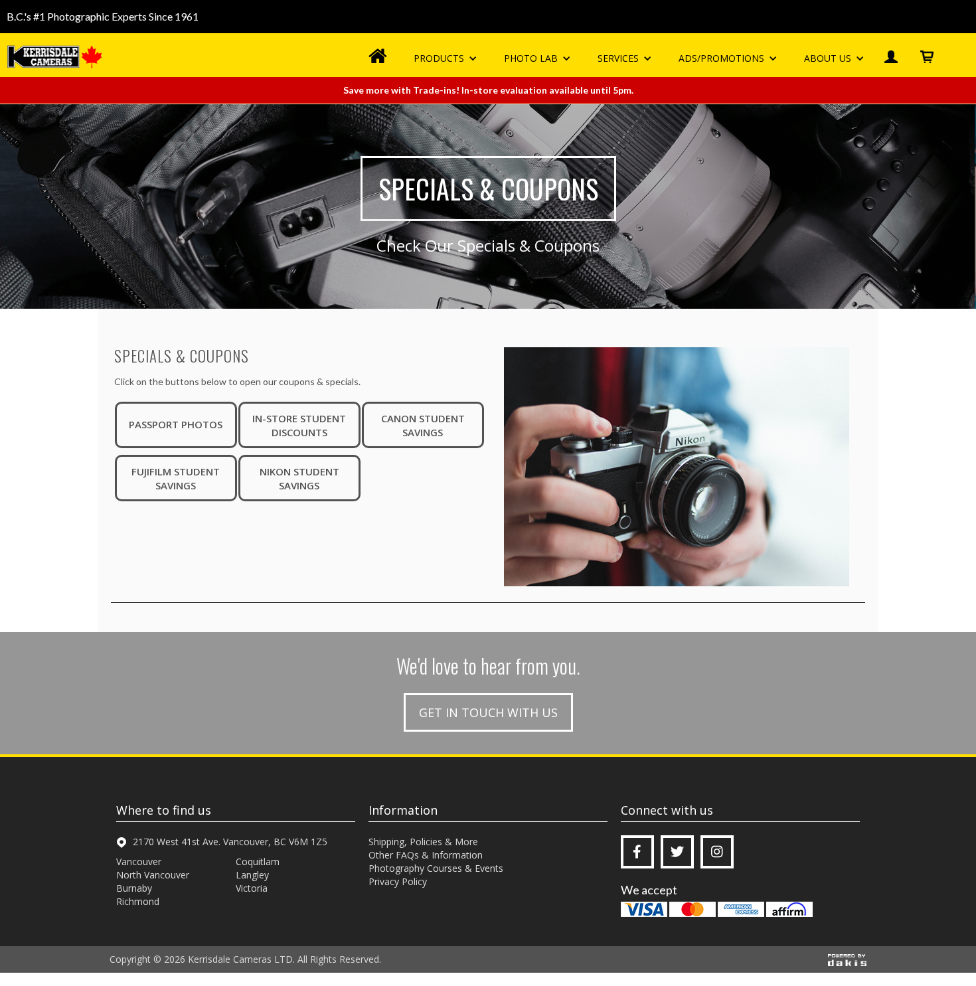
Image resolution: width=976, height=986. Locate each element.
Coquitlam (258, 861)
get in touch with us (488, 712)
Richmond (137, 901)
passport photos (175, 424)
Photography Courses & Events (435, 868)
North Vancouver (152, 874)
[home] (56, 56)
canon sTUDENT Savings (423, 425)
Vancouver (138, 861)
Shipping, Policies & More (423, 841)
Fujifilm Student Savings (175, 478)
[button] (445, 58)
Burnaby (134, 888)
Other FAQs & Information (425, 855)
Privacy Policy (397, 881)
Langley (252, 874)
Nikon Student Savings (299, 478)
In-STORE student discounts (299, 425)
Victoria (252, 888)
